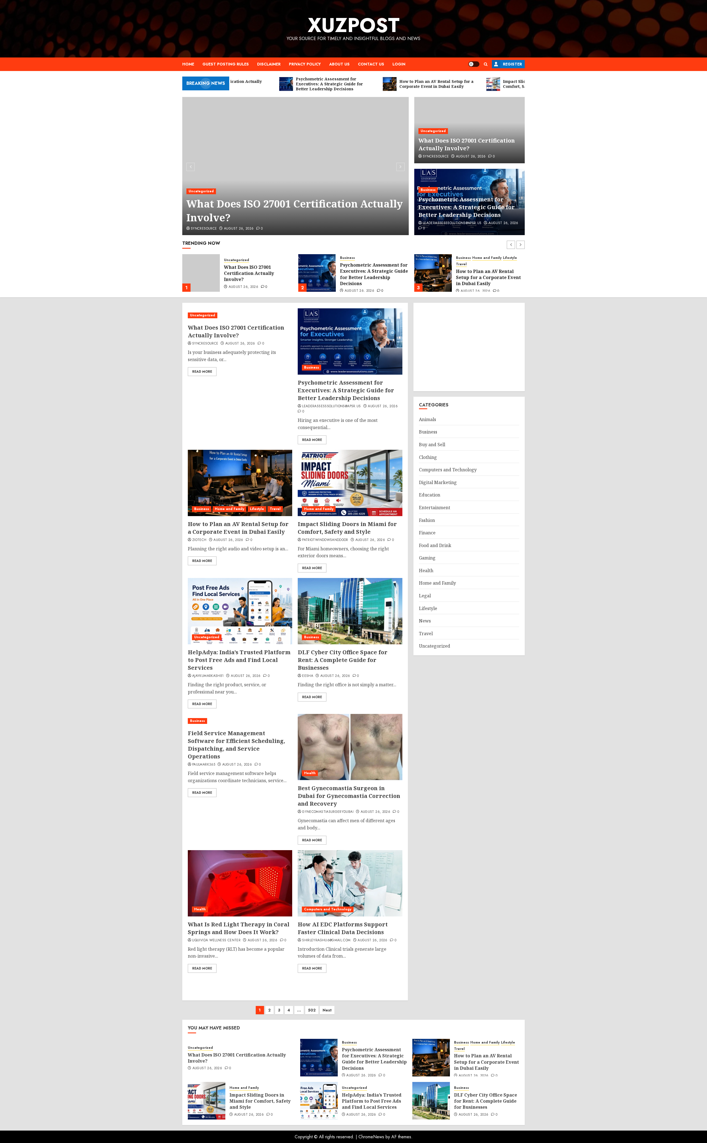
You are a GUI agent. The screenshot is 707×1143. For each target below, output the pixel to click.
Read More (202, 371)
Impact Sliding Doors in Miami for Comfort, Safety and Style (486, 273)
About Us (339, 64)
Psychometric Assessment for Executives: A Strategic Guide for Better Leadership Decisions (466, 207)
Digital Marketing (438, 482)
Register (512, 64)
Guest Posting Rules (225, 64)
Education (429, 495)
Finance (427, 533)
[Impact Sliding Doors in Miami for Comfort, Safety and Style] (433, 273)
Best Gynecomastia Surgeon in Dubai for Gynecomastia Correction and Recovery (349, 795)
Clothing (428, 457)
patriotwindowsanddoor (325, 540)
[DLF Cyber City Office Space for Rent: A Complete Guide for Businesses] (350, 611)
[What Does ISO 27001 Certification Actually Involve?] (295, 166)
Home (188, 64)
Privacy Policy (305, 64)
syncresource (204, 229)
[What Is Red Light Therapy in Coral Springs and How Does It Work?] (240, 883)
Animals (427, 419)
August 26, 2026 (239, 229)
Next (327, 1010)
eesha (307, 676)
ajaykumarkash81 (208, 676)
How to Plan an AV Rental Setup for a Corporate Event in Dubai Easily (372, 277)
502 (312, 1010)
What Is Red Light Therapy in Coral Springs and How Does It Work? (238, 928)
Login (398, 64)
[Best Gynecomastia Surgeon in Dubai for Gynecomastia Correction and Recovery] (350, 747)
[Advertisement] (469, 347)
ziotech (199, 540)
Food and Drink (435, 545)
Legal (425, 596)
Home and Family (371, 258)
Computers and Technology (327, 909)
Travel (345, 264)
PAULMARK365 (203, 765)
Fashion (427, 520)
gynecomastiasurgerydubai (328, 812)
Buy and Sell (432, 445)
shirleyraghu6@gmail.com (326, 940)
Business (428, 189)
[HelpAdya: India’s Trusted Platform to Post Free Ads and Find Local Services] (240, 611)
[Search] (485, 64)
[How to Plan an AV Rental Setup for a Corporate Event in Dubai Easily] (317, 273)
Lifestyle (394, 258)
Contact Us (371, 64)
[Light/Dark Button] (473, 64)
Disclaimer (269, 64)
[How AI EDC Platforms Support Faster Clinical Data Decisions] (350, 883)
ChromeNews (371, 1137)
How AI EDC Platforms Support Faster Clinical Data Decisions (343, 928)
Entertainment (434, 508)
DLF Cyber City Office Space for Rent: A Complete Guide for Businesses (342, 659)
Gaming (427, 558)
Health (310, 773)
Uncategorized (201, 191)
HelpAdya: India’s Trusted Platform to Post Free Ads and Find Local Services (239, 659)
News (425, 621)
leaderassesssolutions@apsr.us (452, 223)
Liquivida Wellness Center (216, 940)
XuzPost (354, 25)
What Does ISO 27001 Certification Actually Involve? (294, 210)
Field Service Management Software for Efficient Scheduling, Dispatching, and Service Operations (236, 744)
